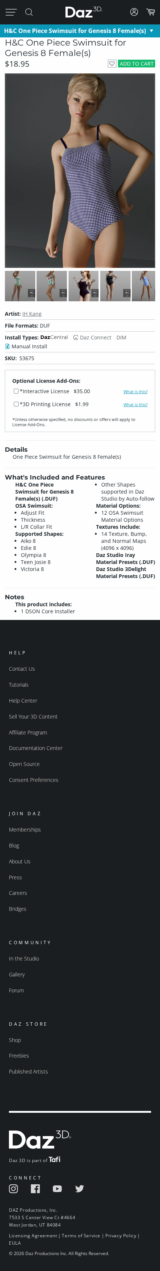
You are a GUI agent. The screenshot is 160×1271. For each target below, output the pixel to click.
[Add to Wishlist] (112, 63)
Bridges (17, 908)
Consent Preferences (33, 779)
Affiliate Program (28, 732)
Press (15, 877)
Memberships (25, 829)
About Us (20, 861)
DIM (121, 337)
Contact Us (22, 668)
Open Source (24, 763)
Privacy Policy (120, 1235)
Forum (16, 990)
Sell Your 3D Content (33, 716)
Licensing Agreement (33, 1235)
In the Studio (24, 958)
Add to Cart (137, 63)
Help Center (23, 700)
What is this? (136, 391)
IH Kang (32, 313)
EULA (15, 1243)
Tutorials (19, 684)
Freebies (19, 1055)
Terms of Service (81, 1235)
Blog (14, 845)
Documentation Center (36, 747)
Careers (18, 892)
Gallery (17, 974)
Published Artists (28, 1071)
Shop (15, 1039)
